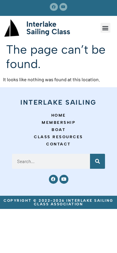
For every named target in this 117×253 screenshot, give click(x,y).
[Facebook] (54, 7)
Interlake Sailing (58, 102)
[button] (105, 28)
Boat (58, 129)
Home (58, 115)
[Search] (97, 161)
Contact (58, 144)
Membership (58, 122)
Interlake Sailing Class (48, 27)
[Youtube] (63, 7)
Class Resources (58, 137)
